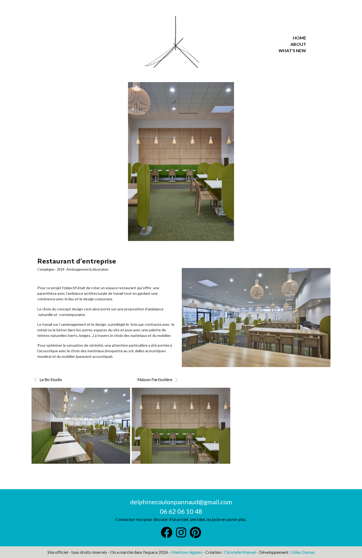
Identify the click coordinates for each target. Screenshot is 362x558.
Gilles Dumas (303, 552)
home (299, 37)
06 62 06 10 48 (181, 511)
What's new (292, 50)
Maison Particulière (154, 379)
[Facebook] (167, 535)
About (298, 44)
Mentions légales (186, 552)
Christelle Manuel (240, 552)
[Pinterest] (181, 535)
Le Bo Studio (50, 379)
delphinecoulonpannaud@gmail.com (181, 502)
